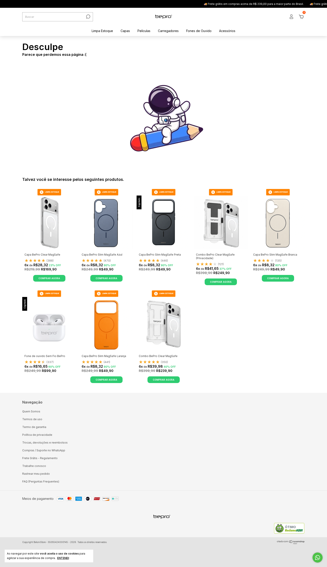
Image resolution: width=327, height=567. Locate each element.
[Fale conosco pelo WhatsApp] (318, 558)
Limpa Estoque (102, 31)
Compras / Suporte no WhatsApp (43, 450)
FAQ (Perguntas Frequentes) (40, 481)
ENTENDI (63, 558)
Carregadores (168, 31)
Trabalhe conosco (34, 466)
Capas (125, 31)
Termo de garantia (34, 427)
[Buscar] (88, 16)
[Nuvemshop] (291, 543)
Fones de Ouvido (199, 31)
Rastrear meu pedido (36, 473)
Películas (143, 31)
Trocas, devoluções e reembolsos (45, 442)
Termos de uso (32, 419)
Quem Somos (31, 411)
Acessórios (227, 31)
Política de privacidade (37, 434)
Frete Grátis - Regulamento (40, 458)
